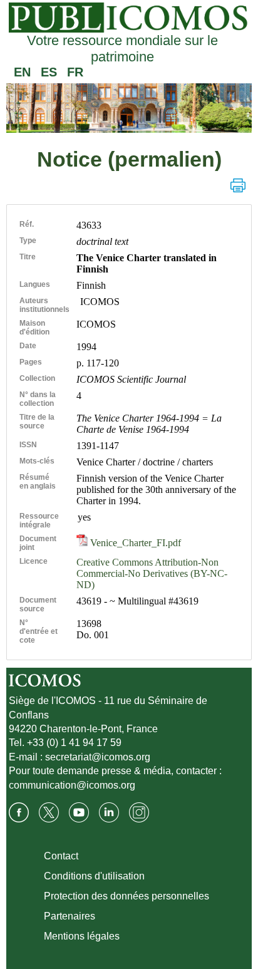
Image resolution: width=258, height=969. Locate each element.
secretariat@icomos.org (97, 757)
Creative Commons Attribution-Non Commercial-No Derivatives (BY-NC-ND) (151, 573)
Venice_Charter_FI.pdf (134, 542)
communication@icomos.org (72, 785)
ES (49, 72)
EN (22, 72)
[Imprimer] (238, 185)
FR (75, 72)
